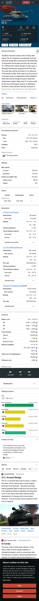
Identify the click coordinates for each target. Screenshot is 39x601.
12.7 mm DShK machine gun (12, 247)
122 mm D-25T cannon (11, 212)
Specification (9, 98)
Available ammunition (12, 242)
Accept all (19, 591)
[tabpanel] (20, 260)
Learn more (6, 580)
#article (16, 531)
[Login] (36, 3)
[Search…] (32, 3)
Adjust (19, 596)
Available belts (9, 280)
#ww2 (32, 528)
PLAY (26, 2)
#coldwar (4, 531)
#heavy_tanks (24, 528)
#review (23, 531)
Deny (19, 586)
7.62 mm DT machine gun (11, 286)
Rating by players (22, 98)
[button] (37, 51)
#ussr (10, 531)
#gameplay (30, 531)
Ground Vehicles (6, 528)
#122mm (15, 528)
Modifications (8, 383)
